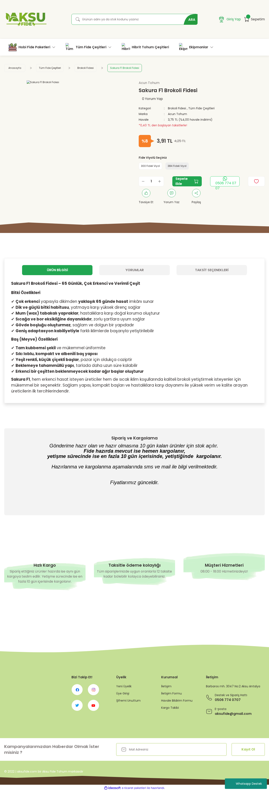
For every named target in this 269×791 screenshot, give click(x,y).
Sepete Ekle (181, 181)
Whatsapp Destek (249, 784)
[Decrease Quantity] (143, 181)
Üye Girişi (122, 693)
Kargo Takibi (170, 708)
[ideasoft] (112, 788)
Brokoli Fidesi (177, 108)
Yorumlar (134, 270)
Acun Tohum (177, 114)
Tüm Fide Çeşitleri (201, 108)
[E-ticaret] (134, 788)
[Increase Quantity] (159, 181)
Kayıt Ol (248, 749)
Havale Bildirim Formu (177, 700)
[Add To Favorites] (256, 181)
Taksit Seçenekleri (211, 270)
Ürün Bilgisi (57, 270)
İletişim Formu (171, 693)
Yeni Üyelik (124, 686)
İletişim (166, 686)
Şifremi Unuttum (128, 700)
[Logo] (25, 19)
